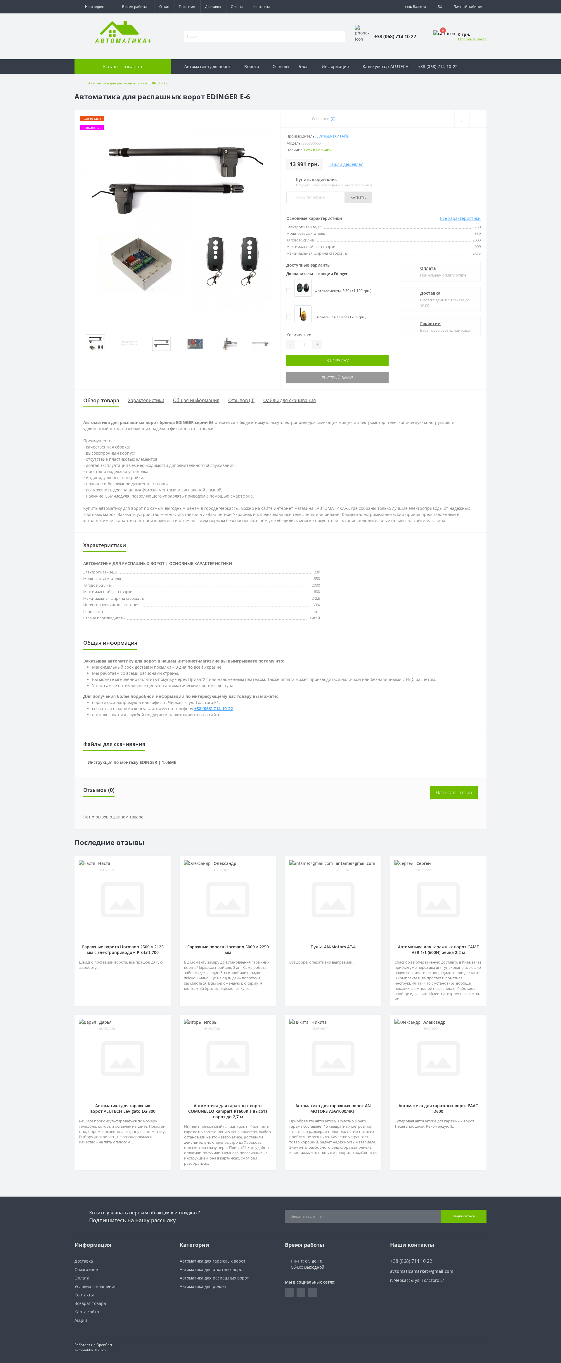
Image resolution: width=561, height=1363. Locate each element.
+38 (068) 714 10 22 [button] (411, 1261)
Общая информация (196, 400)
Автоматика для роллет (203, 1286)
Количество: (298, 335)
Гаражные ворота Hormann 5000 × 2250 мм (228, 949)
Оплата (237, 6)
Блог (303, 66)
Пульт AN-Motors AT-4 (333, 947)
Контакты (261, 6)
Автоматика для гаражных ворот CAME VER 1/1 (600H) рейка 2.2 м (438, 949)
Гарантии (430, 323)
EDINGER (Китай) (332, 136)
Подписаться (463, 1216)
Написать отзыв (454, 792)
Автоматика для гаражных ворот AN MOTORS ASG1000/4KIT (333, 1108)
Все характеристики (460, 218)
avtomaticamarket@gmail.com (421, 1271)
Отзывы (281, 66)
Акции (81, 1320)
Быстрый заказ (337, 377)
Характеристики (146, 400)
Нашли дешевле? (345, 164)
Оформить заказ (472, 38)
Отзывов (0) (241, 400)
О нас (164, 6)
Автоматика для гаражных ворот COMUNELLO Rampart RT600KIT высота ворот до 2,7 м (228, 1111)
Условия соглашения (96, 1286)
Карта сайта (87, 1312)
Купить (358, 197)
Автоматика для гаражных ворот (212, 1261)
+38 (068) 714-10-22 (438, 66)
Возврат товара (90, 1303)
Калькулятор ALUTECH (386, 66)
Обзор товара (101, 400)
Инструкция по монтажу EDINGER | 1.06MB (132, 762)
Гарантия (187, 6)
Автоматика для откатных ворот (212, 1269)
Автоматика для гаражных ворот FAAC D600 (438, 1108)
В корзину (337, 360)
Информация (335, 66)
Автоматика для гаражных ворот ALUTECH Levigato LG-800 (122, 1108)
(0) (333, 118)
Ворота (251, 66)
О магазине (86, 1269)
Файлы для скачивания (289, 400)
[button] (93, 6)
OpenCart (104, 1344)
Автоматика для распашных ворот (214, 1278)
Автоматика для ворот (207, 66)
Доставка (213, 6)
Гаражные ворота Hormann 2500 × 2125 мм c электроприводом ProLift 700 (123, 949)
